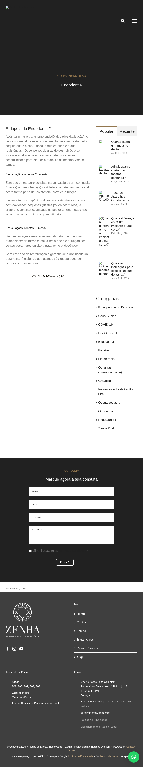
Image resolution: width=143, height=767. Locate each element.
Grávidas (104, 381)
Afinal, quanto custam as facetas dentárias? (120, 172)
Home (81, 614)
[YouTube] (21, 649)
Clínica (81, 622)
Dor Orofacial (107, 333)
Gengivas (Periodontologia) (110, 370)
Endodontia (106, 342)
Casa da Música (21, 697)
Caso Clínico (107, 316)
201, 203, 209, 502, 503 (26, 686)
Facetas (103, 350)
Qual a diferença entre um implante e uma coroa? (122, 224)
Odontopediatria (109, 402)
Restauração (107, 420)
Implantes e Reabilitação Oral (115, 392)
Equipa (81, 631)
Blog (80, 657)
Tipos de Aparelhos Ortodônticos (120, 196)
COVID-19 (105, 324)
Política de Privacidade (94, 719)
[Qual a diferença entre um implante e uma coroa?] (104, 219)
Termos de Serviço (110, 756)
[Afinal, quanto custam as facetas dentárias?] (104, 167)
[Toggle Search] (123, 21)
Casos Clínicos (87, 648)
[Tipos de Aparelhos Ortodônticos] (104, 193)
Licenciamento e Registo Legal (99, 726)
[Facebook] (7, 649)
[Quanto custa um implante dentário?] (104, 142)
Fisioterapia (106, 359)
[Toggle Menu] (134, 21)
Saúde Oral (106, 428)
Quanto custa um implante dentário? (120, 145)
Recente (127, 131)
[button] (133, 757)
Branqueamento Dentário (115, 307)
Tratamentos (85, 639)
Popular (106, 131)
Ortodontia (105, 411)
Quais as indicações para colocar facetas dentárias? (122, 269)
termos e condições (72, 550)
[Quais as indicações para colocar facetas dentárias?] (104, 264)
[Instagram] (14, 649)
